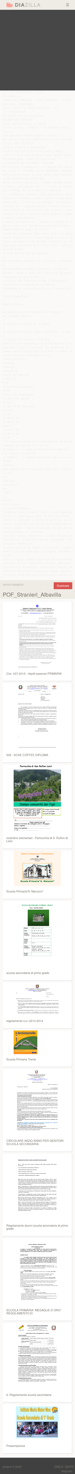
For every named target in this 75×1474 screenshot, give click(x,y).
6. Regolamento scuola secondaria (28, 1395)
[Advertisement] (37, 50)
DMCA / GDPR (64, 1467)
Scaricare (63, 586)
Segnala (66, 1471)
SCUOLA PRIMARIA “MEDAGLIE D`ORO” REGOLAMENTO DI (33, 1311)
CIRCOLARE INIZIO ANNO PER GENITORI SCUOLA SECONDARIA (35, 1142)
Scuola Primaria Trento (21, 1059)
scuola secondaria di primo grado (27, 973)
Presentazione (15, 1446)
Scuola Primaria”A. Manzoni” (24, 891)
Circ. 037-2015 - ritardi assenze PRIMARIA (34, 673)
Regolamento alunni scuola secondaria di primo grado (37, 1227)
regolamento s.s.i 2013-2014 (24, 1021)
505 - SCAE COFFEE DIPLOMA (27, 755)
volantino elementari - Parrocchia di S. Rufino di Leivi (37, 839)
